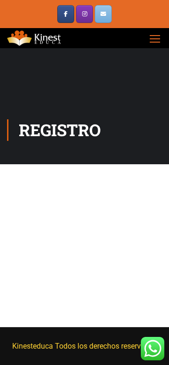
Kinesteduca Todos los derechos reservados (84, 346)
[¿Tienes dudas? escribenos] (103, 14)
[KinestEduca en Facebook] (65, 14)
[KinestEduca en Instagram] (84, 14)
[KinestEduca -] (35, 38)
